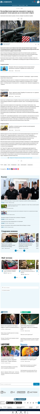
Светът (22, 8)
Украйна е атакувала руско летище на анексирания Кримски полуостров (22, 127)
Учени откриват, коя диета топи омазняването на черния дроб (28, 358)
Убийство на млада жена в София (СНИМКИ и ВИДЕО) (10, 270)
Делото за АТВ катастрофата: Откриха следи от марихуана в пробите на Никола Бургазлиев (18, 200)
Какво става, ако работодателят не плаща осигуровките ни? (9, 333)
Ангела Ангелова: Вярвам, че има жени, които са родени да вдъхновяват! (9, 367)
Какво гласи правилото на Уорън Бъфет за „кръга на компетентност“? (10, 326)
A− (35, 44)
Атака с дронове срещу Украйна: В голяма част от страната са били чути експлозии (24, 93)
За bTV (1, 407)
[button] (16, 251)
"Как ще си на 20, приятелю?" (26, 334)
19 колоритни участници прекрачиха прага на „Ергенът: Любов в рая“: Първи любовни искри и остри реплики (9, 359)
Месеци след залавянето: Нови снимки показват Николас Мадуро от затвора (15, 225)
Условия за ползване (31, 407)
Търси (36, 384)
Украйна (5, 164)
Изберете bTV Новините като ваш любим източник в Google (21, 157)
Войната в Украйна (22, 5)
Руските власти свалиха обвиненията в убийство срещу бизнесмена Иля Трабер (8, 245)
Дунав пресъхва (15, 5)
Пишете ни (37, 407)
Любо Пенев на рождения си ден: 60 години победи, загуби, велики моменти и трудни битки (29, 340)
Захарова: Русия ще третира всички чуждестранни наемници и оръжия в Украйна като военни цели (22, 67)
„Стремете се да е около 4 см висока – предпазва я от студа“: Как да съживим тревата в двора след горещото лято (23, 205)
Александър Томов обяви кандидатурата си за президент (12, 221)
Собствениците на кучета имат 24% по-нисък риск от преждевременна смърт (28, 371)
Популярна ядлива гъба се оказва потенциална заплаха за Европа (28, 271)
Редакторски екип (6, 43)
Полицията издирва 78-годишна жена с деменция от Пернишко (13, 217)
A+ (38, 44)
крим (18, 164)
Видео (27, 5)
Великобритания (13, 164)
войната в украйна (23, 164)
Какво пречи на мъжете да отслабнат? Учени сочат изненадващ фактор (28, 365)
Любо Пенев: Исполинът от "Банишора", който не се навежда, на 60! (29, 327)
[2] (34, 2)
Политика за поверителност (9, 407)
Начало (18, 8)
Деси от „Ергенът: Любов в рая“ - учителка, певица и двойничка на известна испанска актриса (10, 373)
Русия (9, 164)
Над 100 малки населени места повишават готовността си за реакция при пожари (23, 211)
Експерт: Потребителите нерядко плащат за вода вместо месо (10, 339)
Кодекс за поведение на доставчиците (21, 407)
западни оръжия (30, 164)
